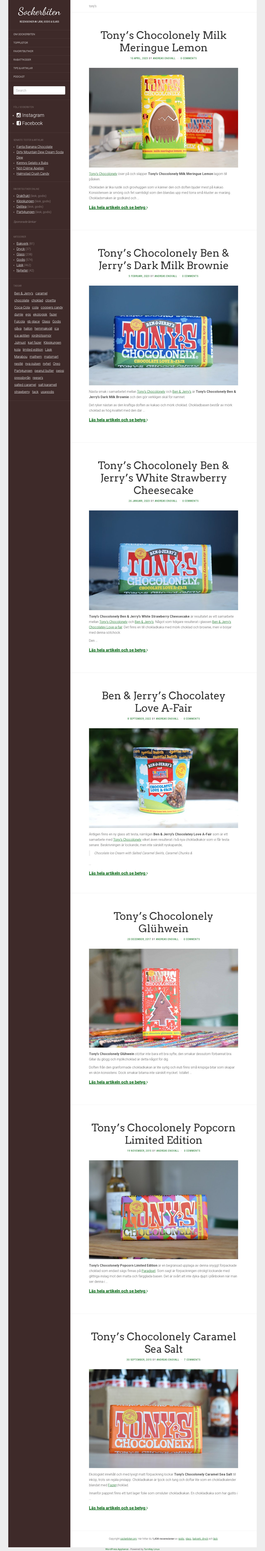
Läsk (20, 265)
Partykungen (26, 212)
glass (188, 1538)
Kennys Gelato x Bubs (32, 163)
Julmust (20, 343)
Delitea (21, 206)
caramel (41, 293)
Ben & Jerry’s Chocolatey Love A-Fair (164, 701)
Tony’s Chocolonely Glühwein (163, 922)
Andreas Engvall (164, 58)
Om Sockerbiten (24, 34)
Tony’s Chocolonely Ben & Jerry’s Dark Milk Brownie (163, 259)
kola (17, 350)
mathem (36, 357)
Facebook (32, 123)
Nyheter (22, 270)
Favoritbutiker (23, 51)
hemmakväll (43, 329)
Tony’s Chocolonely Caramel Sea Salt (163, 1342)
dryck (205, 1538)
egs (28, 314)
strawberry (22, 392)
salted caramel (25, 385)
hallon (28, 329)
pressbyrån (22, 378)
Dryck (21, 249)
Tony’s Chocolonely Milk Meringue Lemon (163, 41)
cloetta (50, 300)
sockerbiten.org (128, 1538)
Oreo (56, 364)
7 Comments (192, 1359)
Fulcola (19, 321)
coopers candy (52, 307)
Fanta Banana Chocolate (35, 147)
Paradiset (148, 1271)
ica (56, 329)
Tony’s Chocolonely (103, 174)
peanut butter (44, 371)
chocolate (21, 300)
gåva (18, 329)
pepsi (60, 371)
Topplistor (20, 42)
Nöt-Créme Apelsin (30, 168)
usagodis (47, 392)
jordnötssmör (41, 336)
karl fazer (34, 343)
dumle (18, 314)
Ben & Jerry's (23, 293)
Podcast (19, 76)
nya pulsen (33, 364)
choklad (37, 300)
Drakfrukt (23, 196)
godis (181, 1538)
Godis (21, 260)
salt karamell (47, 385)
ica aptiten (21, 336)
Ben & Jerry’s (181, 392)
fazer (53, 314)
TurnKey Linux (152, 1549)
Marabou (20, 357)
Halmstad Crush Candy (33, 174)
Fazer (112, 1485)
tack (35, 392)
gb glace (33, 321)
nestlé (18, 364)
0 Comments (189, 58)
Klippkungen (25, 201)
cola (35, 307)
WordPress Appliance (116, 1549)
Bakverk (22, 244)
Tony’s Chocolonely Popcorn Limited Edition (164, 1133)
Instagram (32, 115)
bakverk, (197, 1538)
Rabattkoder (22, 59)
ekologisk (40, 314)
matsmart (51, 357)
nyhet (47, 364)
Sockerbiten (39, 11)
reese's (38, 378)
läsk (215, 1538)
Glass (21, 254)
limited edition (33, 350)
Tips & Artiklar (23, 68)
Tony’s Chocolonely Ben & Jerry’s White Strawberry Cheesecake (163, 477)
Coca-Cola (22, 307)
